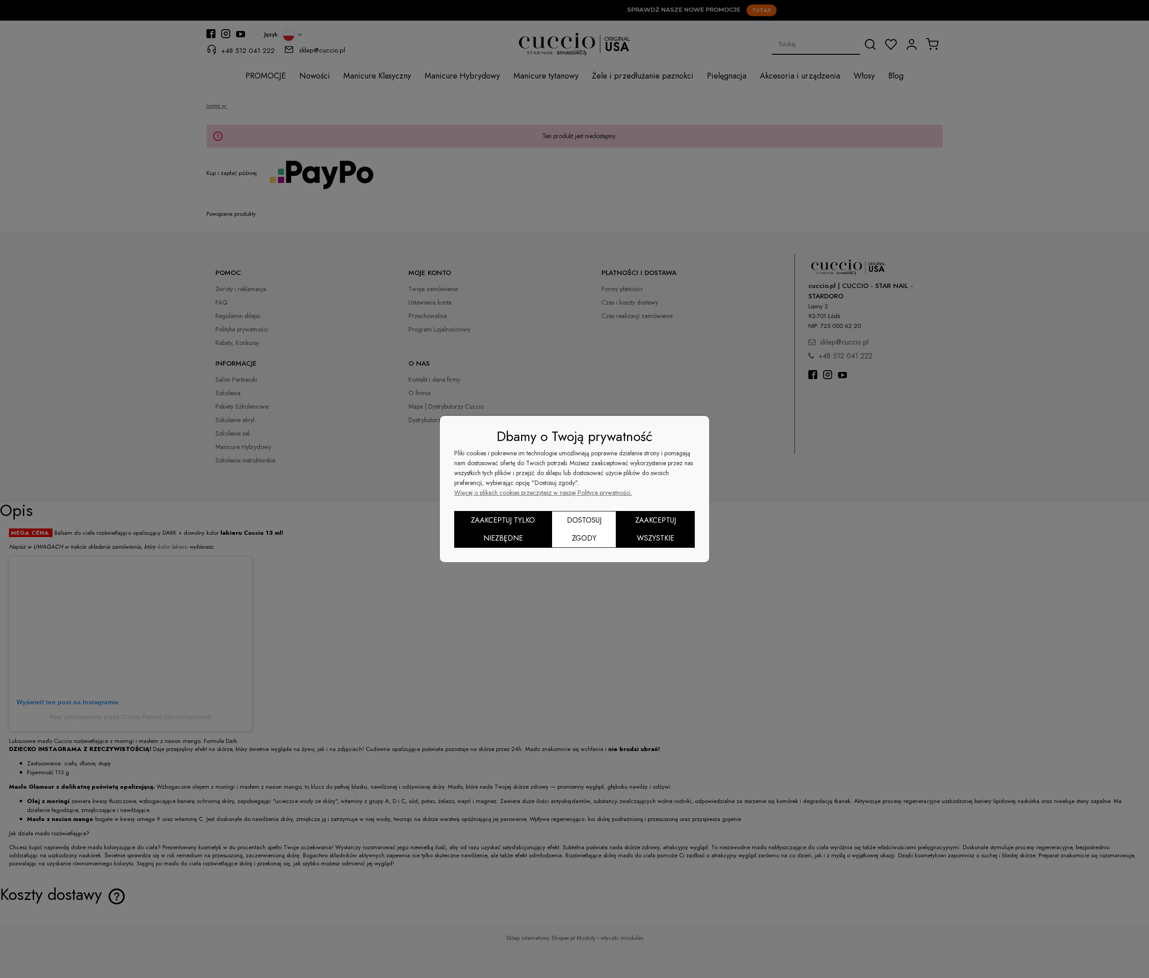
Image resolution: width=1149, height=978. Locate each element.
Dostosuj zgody (584, 529)
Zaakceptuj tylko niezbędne (503, 529)
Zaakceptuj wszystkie (655, 529)
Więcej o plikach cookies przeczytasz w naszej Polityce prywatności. (543, 492)
